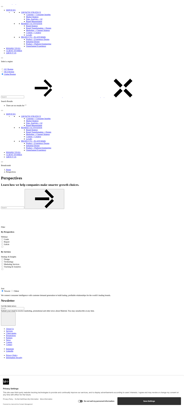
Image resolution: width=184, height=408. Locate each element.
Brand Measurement (34, 21)
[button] (2, 77)
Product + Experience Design (37, 39)
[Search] (63, 97)
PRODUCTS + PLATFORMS (33, 37)
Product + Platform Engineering (38, 44)
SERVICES (11, 10)
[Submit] (44, 199)
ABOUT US (11, 53)
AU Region (8, 69)
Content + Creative (33, 33)
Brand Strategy (32, 26)
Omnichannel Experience (36, 46)
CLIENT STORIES (14, 51)
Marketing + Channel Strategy (38, 30)
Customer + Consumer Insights (38, 15)
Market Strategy (32, 17)
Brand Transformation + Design (38, 28)
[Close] (2, 57)
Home (8, 170)
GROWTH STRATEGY (31, 12)
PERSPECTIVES (13, 48)
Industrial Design (33, 42)
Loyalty (29, 35)
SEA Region (9, 72)
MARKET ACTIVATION (31, 24)
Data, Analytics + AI (34, 19)
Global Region (10, 74)
